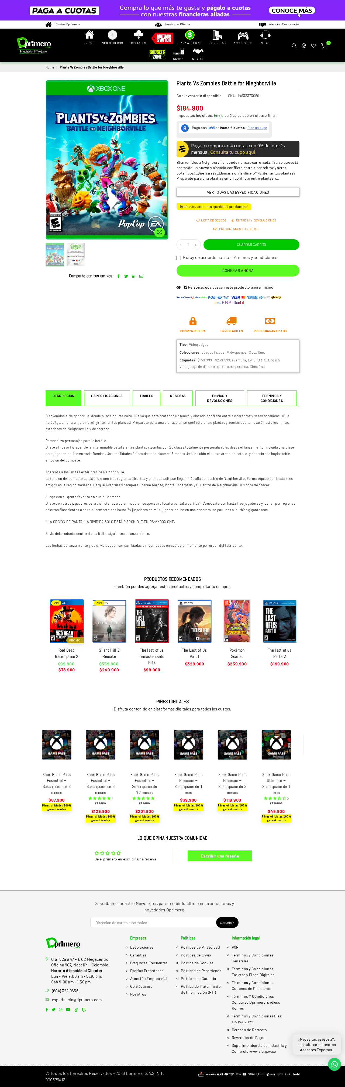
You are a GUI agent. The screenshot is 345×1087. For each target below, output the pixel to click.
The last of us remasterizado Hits (152, 656)
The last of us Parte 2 (279, 653)
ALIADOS (198, 58)
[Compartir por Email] (141, 276)
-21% (56, 602)
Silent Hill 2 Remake (109, 653)
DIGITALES (138, 43)
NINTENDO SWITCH (162, 39)
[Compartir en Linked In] (134, 276)
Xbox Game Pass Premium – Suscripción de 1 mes (151, 783)
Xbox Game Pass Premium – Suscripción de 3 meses (195, 783)
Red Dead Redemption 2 (66, 653)
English (274, 360)
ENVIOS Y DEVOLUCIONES (219, 398)
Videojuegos (236, 352)
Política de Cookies (197, 962)
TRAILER (147, 396)
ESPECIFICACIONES (107, 396)
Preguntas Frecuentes (149, 962)
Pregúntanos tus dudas (238, 229)
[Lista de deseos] (314, 46)
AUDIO (264, 43)
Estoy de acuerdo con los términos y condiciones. (230, 257)
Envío (218, 115)
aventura (239, 360)
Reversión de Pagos (248, 1037)
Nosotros (138, 994)
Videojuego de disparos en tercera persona (214, 366)
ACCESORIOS (243, 43)
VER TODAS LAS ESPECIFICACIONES (238, 192)
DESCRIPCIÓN (64, 396)
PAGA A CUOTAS (189, 43)
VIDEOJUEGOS (112, 43)
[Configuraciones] (304, 46)
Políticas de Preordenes (201, 970)
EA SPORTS (257, 360)
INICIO (89, 43)
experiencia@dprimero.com (77, 999)
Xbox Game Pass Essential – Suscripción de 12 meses (107, 783)
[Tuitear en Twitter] (126, 276)
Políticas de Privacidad (200, 947)
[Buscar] (294, 46)
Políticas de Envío (196, 955)
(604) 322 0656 (65, 990)
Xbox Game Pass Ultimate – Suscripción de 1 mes (239, 783)
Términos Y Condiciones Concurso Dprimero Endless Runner (256, 1002)
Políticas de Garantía (198, 978)
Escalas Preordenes (147, 970)
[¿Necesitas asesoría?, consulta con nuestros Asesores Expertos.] (334, 1064)
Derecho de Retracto (249, 1029)
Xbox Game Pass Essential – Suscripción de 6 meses (63, 783)
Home (50, 67)
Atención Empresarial (148, 978)
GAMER (178, 58)
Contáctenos (141, 986)
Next (163, 160)
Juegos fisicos (213, 352)
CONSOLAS (217, 43)
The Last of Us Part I (194, 653)
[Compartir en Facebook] (119, 276)
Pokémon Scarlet (237, 653)
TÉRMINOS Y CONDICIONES (272, 398)
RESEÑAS (178, 396)
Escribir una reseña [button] (220, 855)
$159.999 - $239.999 (214, 360)
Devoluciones (141, 947)
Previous (50, 160)
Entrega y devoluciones (256, 220)
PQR (235, 947)
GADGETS (158, 55)
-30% (99, 602)
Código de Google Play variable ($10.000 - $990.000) (282, 783)
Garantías (138, 955)
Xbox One (256, 352)
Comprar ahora (238, 270)
